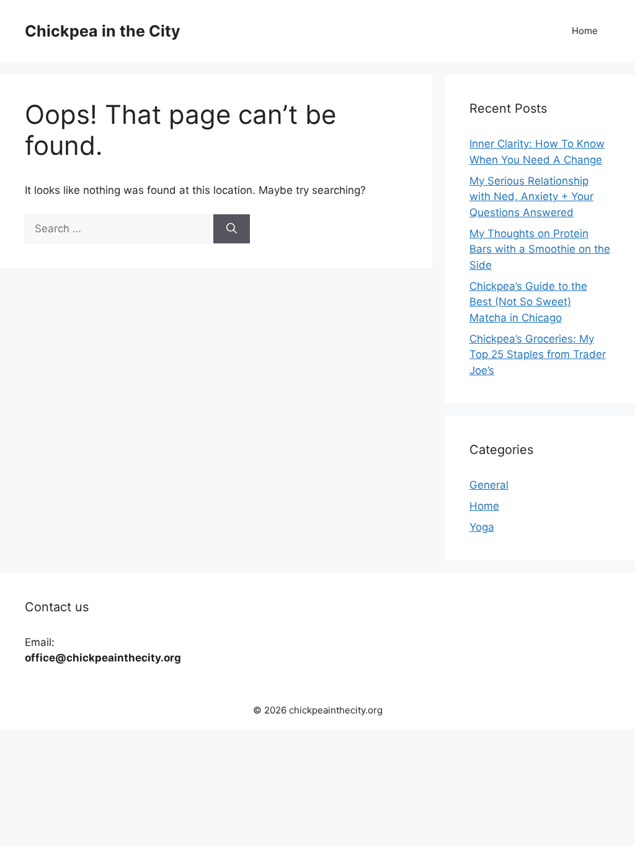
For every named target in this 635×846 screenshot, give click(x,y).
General (488, 485)
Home (585, 31)
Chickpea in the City (102, 31)
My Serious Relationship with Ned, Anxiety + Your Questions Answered (531, 197)
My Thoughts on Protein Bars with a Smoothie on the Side (539, 249)
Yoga (481, 527)
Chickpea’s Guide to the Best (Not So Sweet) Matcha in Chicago (528, 302)
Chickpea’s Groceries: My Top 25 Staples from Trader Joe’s (537, 355)
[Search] (231, 229)
